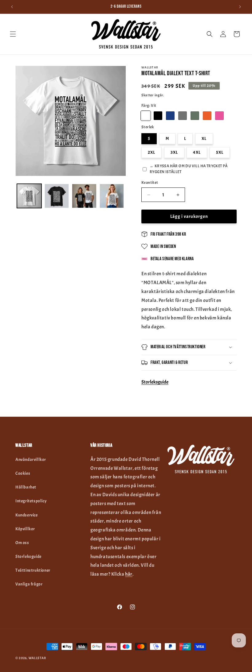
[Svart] (158, 115)
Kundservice (26, 515)
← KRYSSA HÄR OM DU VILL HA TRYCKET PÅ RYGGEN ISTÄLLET (189, 169)
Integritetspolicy (31, 501)
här (128, 574)
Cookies (22, 473)
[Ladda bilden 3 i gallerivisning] (57, 196)
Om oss (22, 542)
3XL (174, 152)
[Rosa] (219, 115)
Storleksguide (154, 382)
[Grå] (182, 115)
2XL (151, 152)
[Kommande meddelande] (240, 7)
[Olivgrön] (195, 115)
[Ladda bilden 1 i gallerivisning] (29, 196)
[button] (13, 34)
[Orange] (207, 115)
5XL (219, 152)
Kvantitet (149, 182)
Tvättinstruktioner (32, 570)
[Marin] (170, 115)
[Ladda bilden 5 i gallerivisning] (112, 196)
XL (204, 138)
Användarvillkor (30, 459)
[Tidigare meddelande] (12, 7)
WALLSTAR (37, 658)
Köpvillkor (25, 528)
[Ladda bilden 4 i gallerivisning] (84, 196)
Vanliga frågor (28, 584)
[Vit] (145, 115)
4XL (197, 152)
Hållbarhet (25, 487)
